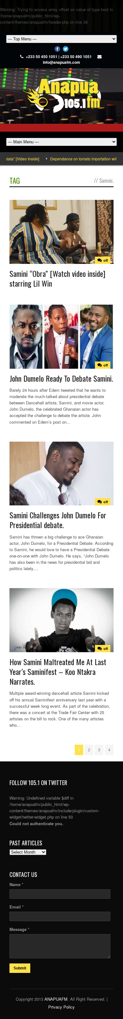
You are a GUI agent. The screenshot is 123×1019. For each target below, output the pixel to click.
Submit (20, 968)
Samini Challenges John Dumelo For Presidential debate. (57, 519)
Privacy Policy (61, 1007)
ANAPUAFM (55, 999)
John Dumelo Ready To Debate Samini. (61, 378)
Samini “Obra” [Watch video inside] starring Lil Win (57, 278)
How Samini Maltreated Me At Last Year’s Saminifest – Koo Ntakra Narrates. (57, 671)
